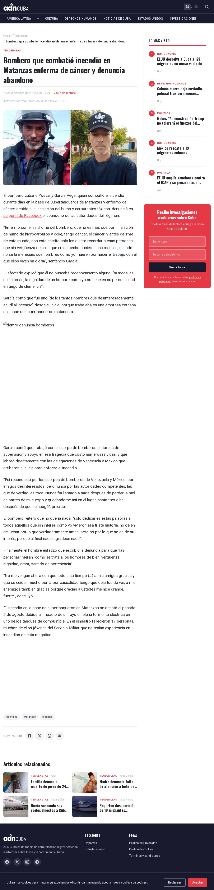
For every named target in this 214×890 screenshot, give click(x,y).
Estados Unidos (150, 18)
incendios (11, 716)
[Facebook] (7, 862)
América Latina (19, 18)
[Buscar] (207, 6)
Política (163, 113)
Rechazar (174, 882)
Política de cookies (141, 849)
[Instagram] (27, 862)
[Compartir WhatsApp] (49, 736)
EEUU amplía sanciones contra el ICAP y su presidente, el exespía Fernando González (181, 182)
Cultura (51, 18)
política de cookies (135, 882)
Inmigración (166, 53)
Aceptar (197, 882)
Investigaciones (183, 18)
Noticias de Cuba (117, 18)
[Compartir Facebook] (29, 736)
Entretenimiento (95, 849)
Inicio (6, 35)
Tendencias (20, 35)
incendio (47, 716)
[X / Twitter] (17, 862)
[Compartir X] (39, 736)
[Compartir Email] (59, 736)
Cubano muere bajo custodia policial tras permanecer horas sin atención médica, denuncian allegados (179, 95)
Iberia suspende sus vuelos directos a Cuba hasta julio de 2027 (49, 810)
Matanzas (30, 716)
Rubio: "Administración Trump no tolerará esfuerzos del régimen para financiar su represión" (180, 125)
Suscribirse (177, 267)
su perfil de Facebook (22, 215)
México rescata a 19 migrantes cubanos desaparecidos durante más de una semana (181, 154)
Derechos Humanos (81, 18)
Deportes (91, 843)
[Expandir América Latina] (38, 18)
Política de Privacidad (143, 843)
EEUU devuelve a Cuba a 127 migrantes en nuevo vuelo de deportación (179, 63)
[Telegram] (37, 862)
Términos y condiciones (144, 855)
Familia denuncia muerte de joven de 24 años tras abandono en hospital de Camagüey (49, 788)
